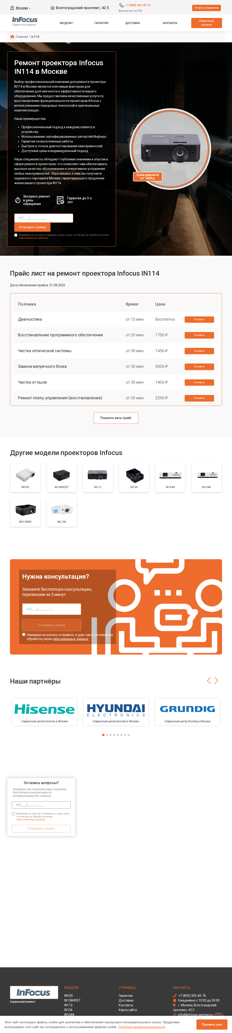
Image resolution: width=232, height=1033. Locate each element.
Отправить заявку (32, 227)
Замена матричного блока (42, 366)
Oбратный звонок (206, 22)
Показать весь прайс (116, 418)
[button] (209, 681)
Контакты (170, 23)
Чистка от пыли (32, 382)
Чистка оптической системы (45, 350)
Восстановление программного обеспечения (60, 334)
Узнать (199, 319)
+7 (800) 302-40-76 (138, 5)
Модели (66, 23)
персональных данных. (33, 237)
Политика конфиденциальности (141, 1027)
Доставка (132, 23)
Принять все (212, 1024)
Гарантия (101, 23)
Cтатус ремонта (206, 7)
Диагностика (30, 319)
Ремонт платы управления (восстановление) (60, 397)
